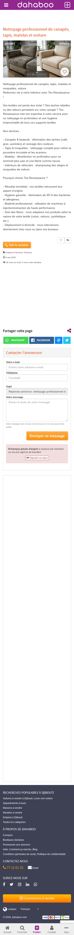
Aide (5, 849)
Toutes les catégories (14, 822)
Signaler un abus (38, 458)
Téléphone (12, 373)
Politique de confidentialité (51, 854)
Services (28, 252)
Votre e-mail (13, 362)
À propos (8, 835)
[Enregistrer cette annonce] (64, 71)
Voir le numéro (18, 245)
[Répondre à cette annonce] (67, 240)
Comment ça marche (20, 849)
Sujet (9, 386)
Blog (35, 849)
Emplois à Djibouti (12, 817)
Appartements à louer (14, 803)
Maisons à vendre (12, 808)
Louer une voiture (43, 798)
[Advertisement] (37, 628)
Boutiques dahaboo (13, 840)
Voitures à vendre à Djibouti (18, 798)
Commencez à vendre (38, 898)
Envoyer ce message (47, 435)
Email (35, 868)
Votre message (14, 397)
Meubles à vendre (12, 812)
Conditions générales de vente (19, 854)
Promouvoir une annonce (16, 844)
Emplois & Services (14, 252)
